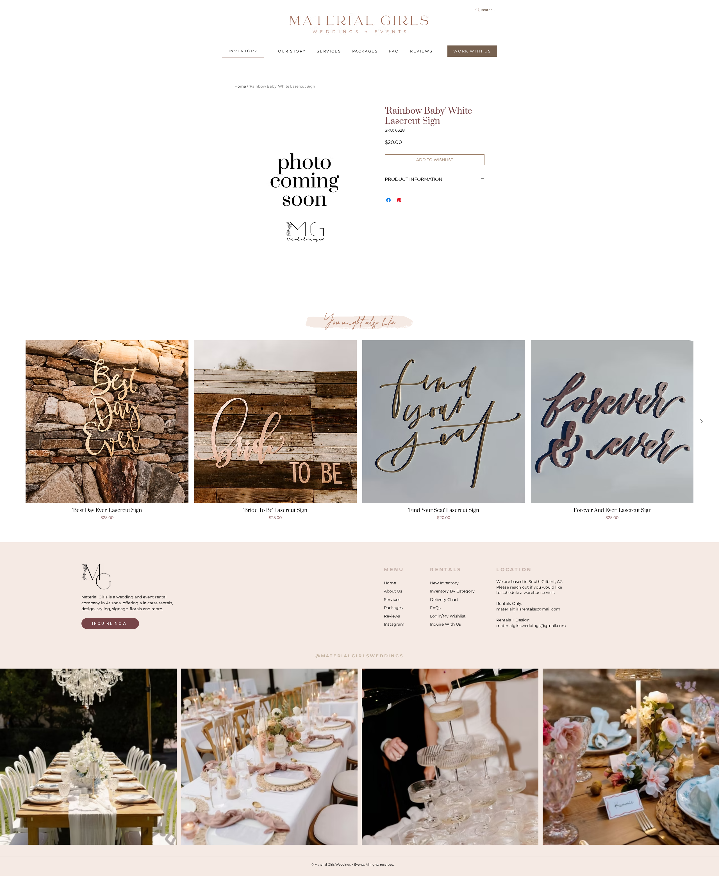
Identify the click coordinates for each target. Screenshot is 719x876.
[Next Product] (701, 421)
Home (240, 86)
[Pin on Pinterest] (399, 200)
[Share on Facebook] (388, 200)
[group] (359, 430)
